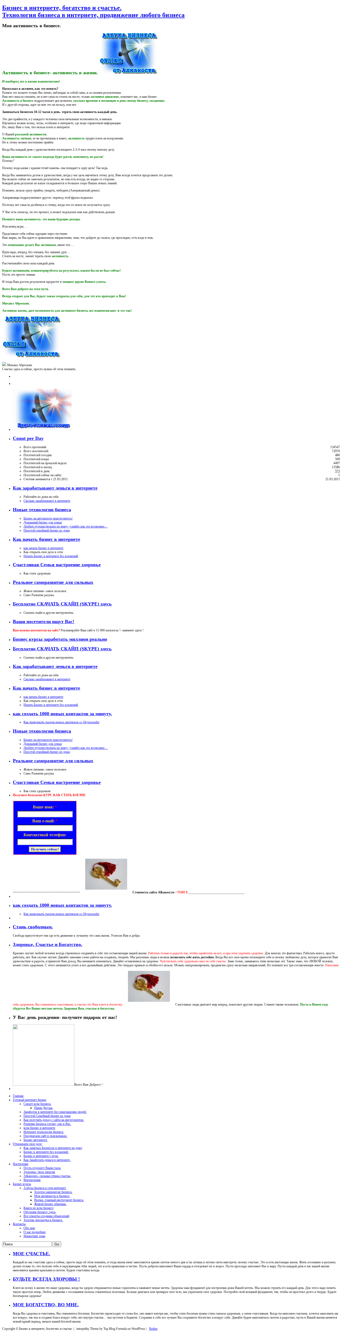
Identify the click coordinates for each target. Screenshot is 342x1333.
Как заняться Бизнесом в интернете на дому (53, 1148)
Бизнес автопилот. (36, 1140)
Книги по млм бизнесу (39, 1208)
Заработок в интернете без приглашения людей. (55, 1112)
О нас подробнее (35, 1232)
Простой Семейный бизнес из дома (47, 1116)
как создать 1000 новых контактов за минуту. (62, 713)
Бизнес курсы (22, 1184)
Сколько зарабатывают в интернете (47, 501)
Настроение (20, 1164)
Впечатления (32, 1180)
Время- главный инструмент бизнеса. (59, 1200)
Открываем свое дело (27, 1144)
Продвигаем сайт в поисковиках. (45, 1136)
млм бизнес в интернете (39, 1128)
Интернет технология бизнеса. (44, 1132)
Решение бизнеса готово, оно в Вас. (47, 1124)
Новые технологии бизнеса (42, 509)
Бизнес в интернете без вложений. (46, 1152)
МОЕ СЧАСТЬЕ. (31, 1253)
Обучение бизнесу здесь (40, 1212)
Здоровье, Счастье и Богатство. (47, 944)
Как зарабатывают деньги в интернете (55, 488)
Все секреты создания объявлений (46, 1216)
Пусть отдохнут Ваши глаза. (42, 1168)
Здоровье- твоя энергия (39, 1172)
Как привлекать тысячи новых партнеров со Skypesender (61, 722)
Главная (18, 1096)
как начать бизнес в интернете (43, 548)
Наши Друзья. (43, 1108)
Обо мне (29, 1228)
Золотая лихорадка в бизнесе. (43, 1220)
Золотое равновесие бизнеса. (53, 1192)
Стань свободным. (33, 926)
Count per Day (28, 438)
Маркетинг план (34, 1236)
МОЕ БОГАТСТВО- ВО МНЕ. (46, 1304)
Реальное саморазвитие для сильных (53, 582)
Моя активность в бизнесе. (52, 1196)
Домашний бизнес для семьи (43, 522)
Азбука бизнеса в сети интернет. (45, 1188)
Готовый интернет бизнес (29, 1100)
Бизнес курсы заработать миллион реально (60, 639)
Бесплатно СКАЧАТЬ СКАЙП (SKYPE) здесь (62, 604)
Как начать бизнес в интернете (46, 539)
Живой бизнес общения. (50, 1204)
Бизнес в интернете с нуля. (41, 1156)
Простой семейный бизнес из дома (47, 530)
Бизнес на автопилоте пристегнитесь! (48, 518)
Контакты (19, 1224)
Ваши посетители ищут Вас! (43, 621)
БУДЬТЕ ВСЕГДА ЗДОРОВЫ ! (46, 1279)
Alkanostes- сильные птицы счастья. (47, 1176)
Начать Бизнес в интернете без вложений (51, 556)
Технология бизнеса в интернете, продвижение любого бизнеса (93, 11)
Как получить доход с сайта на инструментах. (54, 1120)
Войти (153, 1329)
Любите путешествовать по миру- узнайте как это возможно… (66, 526)
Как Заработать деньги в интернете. (47, 1160)
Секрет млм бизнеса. (37, 1104)
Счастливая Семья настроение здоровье (57, 564)
